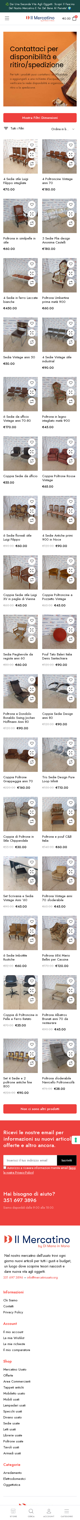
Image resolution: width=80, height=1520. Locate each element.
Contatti (8, 1306)
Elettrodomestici (14, 1478)
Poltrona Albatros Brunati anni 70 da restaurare (55, 1018)
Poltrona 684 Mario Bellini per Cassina (56, 957)
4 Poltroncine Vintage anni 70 (57, 181)
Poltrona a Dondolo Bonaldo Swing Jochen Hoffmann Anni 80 (19, 717)
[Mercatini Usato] (40, 19)
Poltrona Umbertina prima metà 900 (55, 299)
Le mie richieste (14, 1344)
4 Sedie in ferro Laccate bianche (20, 299)
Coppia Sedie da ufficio (20, 476)
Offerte (8, 1375)
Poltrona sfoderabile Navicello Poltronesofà (58, 1080)
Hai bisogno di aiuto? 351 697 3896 (29, 1197)
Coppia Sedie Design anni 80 (57, 715)
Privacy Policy (13, 1312)
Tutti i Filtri (17, 128)
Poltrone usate (13, 1441)
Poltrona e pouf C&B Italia (57, 838)
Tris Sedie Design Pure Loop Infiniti (58, 779)
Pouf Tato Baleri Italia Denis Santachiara (57, 656)
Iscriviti (67, 1160)
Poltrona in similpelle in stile (19, 240)
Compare (32, 164)
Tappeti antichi (13, 1387)
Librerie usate (12, 1435)
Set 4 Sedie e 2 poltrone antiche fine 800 (17, 1082)
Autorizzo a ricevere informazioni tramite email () (39, 1170)
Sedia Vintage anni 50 (19, 357)
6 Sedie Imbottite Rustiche (15, 957)
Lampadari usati (14, 1405)
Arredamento (12, 1472)
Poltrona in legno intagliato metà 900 (56, 418)
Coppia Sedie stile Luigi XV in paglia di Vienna (20, 596)
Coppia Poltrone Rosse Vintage (58, 478)
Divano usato (12, 1417)
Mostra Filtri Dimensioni (40, 117)
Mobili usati (11, 1399)
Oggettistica (11, 1484)
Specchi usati (12, 1411)
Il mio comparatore (16, 1349)
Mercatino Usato (14, 1369)
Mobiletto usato (14, 1393)
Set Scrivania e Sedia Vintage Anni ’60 (18, 898)
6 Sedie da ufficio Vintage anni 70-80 (17, 418)
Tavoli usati (11, 1447)
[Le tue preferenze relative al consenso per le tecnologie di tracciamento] (76, 1140)
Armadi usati (12, 1453)
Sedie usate (11, 1423)
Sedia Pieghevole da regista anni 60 (18, 656)
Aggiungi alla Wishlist (32, 145)
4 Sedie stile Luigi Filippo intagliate (15, 181)
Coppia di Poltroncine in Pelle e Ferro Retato (20, 1016)
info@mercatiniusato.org (42, 1277)
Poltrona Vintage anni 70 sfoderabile (57, 898)
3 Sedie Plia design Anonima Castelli (56, 240)
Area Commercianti (16, 1381)
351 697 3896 (13, 1277)
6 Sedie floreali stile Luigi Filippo (17, 537)
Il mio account (13, 1332)
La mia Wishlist (13, 1338)
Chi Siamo (10, 1300)
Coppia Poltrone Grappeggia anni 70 (18, 779)
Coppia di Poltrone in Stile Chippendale (18, 838)
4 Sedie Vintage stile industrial (57, 359)
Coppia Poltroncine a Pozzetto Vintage (57, 596)
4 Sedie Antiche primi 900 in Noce (57, 537)
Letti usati (9, 1429)
